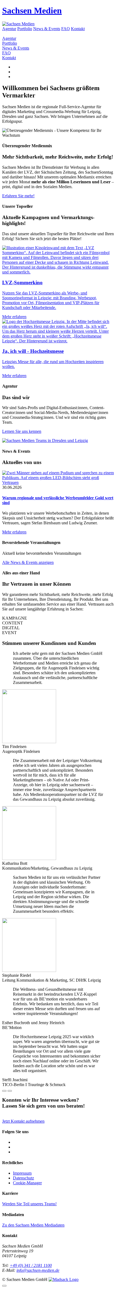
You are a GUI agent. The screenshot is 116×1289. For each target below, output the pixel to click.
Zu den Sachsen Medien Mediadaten (33, 1225)
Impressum (22, 1173)
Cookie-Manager (27, 1183)
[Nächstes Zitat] (10, 1091)
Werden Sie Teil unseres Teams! (29, 1204)
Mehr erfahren (14, 532)
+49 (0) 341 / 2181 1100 (31, 1265)
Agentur (9, 28)
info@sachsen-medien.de (37, 1270)
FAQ (65, 28)
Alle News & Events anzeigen (28, 562)
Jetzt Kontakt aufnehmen (23, 1121)
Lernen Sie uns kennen (21, 431)
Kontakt (78, 28)
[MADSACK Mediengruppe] (64, 1279)
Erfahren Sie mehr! (18, 196)
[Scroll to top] (4, 1286)
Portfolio (24, 28)
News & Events (46, 28)
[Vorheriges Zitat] (4, 1091)
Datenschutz (23, 1178)
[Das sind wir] (45, 440)
